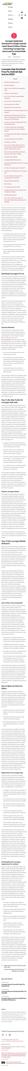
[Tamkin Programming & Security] (6, 6)
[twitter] (21, 12)
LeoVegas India (16, 56)
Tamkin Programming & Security (9, 1039)
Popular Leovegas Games (11, 93)
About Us (10, 3)
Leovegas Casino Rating (10, 157)
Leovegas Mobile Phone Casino (12, 160)
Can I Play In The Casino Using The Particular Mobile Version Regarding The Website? (15, 199)
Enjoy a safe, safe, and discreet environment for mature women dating (15, 1062)
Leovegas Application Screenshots (13, 139)
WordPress (9, 1041)
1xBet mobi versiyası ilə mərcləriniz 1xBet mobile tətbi (15, 966)
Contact (10, 27)
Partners (10, 23)
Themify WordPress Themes (17, 1041)
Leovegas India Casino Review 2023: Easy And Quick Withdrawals (13, 999)
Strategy (10, 7)
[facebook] (21, 15)
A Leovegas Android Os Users (12, 187)
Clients (10, 11)
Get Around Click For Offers (11, 104)
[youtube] (21, 18)
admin (9, 56)
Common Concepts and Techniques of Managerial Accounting (14, 970)
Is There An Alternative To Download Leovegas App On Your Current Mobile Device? (14, 129)
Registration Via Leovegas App (12, 107)
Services (10, 15)
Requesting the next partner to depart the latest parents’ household (13, 1047)
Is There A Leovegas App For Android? (14, 168)
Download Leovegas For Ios (11, 82)
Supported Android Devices (11, 181)
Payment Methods (9, 85)
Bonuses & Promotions (10, 195)
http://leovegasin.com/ (7, 339)
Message (10, 19)
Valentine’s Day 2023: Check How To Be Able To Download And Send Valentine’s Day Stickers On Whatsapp (15, 117)
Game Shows (7, 184)
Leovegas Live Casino (10, 142)
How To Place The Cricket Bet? (12, 101)
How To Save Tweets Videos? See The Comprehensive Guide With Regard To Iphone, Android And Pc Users (14, 147)
